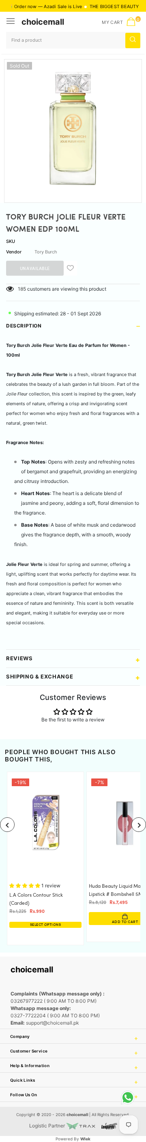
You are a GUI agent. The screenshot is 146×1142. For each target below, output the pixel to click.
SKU (10, 241)
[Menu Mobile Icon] (11, 22)
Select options (45, 925)
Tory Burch (45, 252)
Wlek (85, 1138)
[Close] (114, 1090)
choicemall (42, 22)
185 (22, 289)
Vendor (13, 252)
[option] (73, 128)
